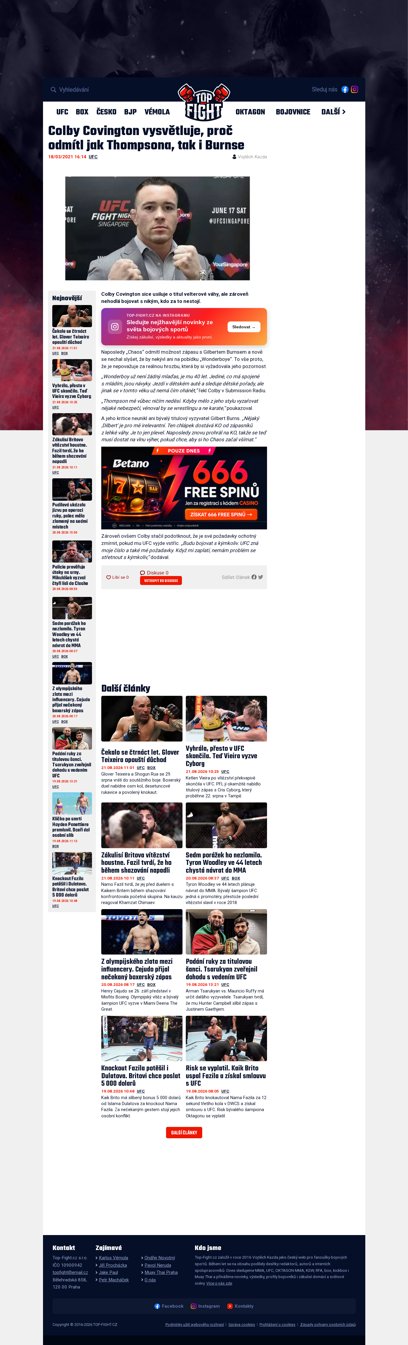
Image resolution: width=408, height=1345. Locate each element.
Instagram (209, 1306)
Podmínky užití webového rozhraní (194, 1324)
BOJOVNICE (293, 112)
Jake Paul (108, 1272)
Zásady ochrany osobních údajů (328, 1324)
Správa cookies (241, 1324)
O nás (150, 1280)
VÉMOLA (157, 112)
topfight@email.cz (70, 1272)
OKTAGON (250, 112)
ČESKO (106, 112)
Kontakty (244, 1306)
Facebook (172, 1306)
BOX (82, 112)
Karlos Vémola (113, 1257)
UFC (62, 112)
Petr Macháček (114, 1280)
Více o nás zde (219, 1283)
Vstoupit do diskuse (161, 581)
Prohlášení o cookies (277, 1324)
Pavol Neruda (158, 1265)
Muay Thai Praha (161, 1272)
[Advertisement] (184, 637)
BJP (130, 112)
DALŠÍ (330, 112)
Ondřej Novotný (160, 1257)
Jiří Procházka (113, 1265)
